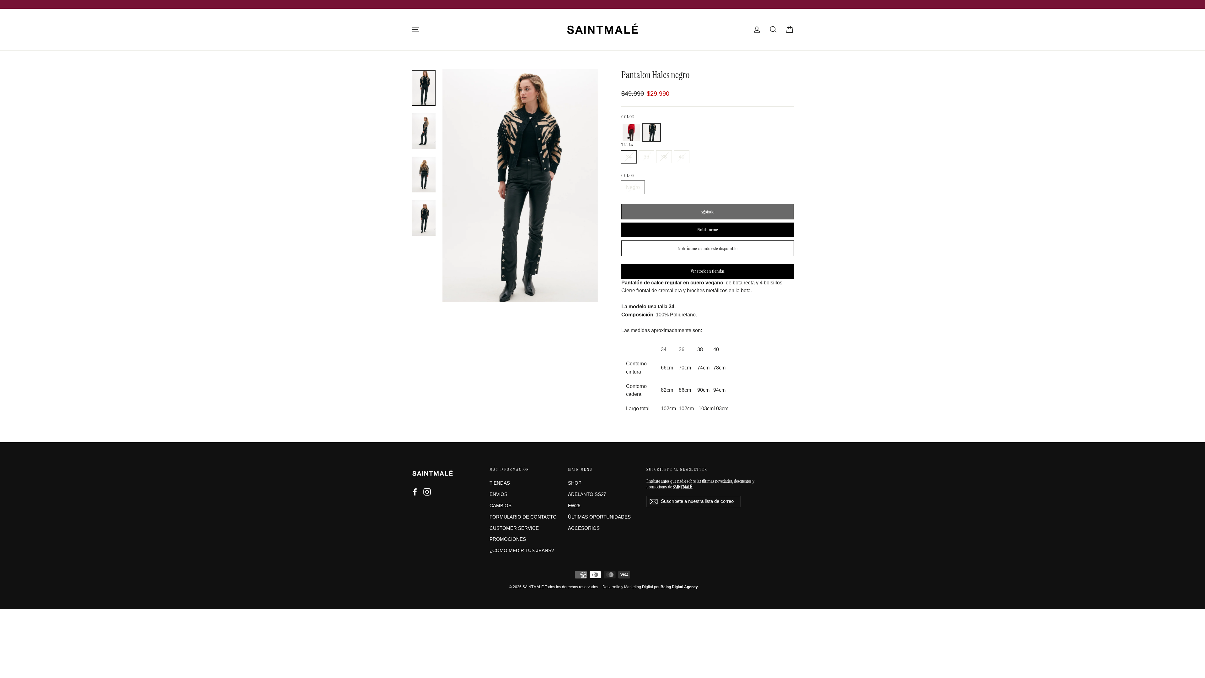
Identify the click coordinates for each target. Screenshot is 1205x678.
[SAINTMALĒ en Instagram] (427, 491)
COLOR (628, 117)
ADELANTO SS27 (587, 494)
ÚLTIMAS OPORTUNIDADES (599, 516)
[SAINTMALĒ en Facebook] (415, 491)
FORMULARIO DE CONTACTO (523, 516)
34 (629, 156)
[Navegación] (415, 29)
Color (628, 175)
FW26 (574, 505)
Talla (627, 145)
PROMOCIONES (508, 539)
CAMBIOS (500, 505)
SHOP (574, 483)
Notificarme (707, 229)
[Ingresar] (757, 29)
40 (681, 156)
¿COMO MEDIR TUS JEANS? (522, 550)
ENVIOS (498, 494)
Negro (633, 187)
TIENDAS (500, 483)
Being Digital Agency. (680, 587)
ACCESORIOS (584, 528)
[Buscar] (773, 29)
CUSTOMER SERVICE (514, 528)
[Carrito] (789, 29)
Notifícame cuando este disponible (707, 248)
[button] (631, 132)
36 (646, 156)
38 (664, 156)
